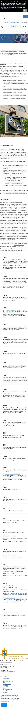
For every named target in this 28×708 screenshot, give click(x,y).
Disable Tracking (5, 701)
